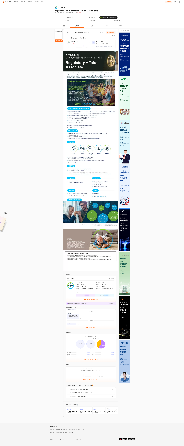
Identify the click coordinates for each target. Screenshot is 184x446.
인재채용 (51, 439)
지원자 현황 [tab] (122, 26)
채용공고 (16, 2)
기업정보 (30, 2)
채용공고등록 (59, 432)
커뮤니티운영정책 (74, 439)
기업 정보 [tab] (92, 26)
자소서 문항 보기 (110, 32)
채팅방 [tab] (106, 26)
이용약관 (56, 439)
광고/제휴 (71, 432)
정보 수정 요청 (111, 303)
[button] (78, 44)
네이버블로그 (72, 429)
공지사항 (58, 429)
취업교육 (37, 2)
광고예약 (65, 432)
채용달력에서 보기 (59, 40)
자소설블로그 (64, 429)
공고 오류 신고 (113, 35)
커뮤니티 (43, 2)
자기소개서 (23, 2)
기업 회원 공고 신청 (125, 30)
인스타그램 (78, 429)
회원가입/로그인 (168, 1)
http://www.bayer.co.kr (107, 288)
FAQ (80, 439)
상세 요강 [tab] (77, 26)
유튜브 (84, 429)
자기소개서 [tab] (62, 26)
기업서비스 (175, 1)
